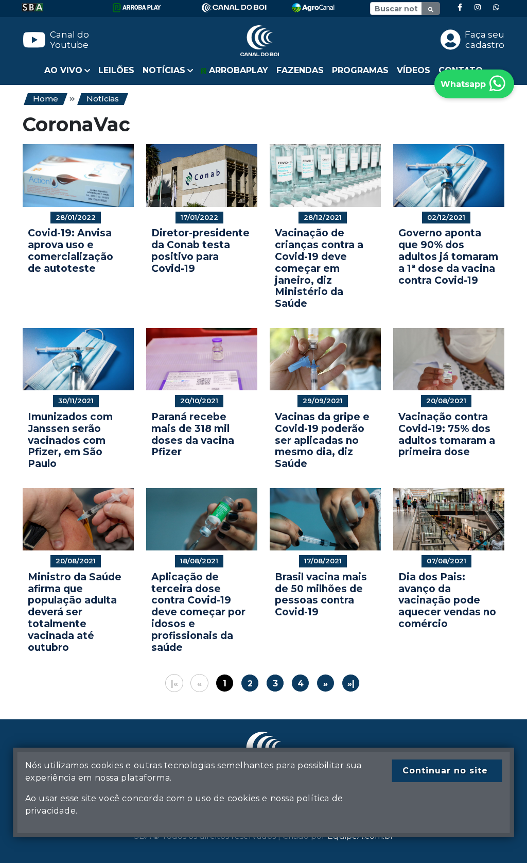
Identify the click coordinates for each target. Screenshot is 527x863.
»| (351, 683)
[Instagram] (477, 7)
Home (45, 98)
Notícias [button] (164, 70)
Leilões (116, 70)
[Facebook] (459, 7)
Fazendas (300, 70)
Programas (360, 70)
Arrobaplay (237, 70)
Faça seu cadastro (484, 39)
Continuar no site (445, 770)
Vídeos (413, 70)
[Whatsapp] (496, 7)
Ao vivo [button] (63, 70)
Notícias (102, 98)
